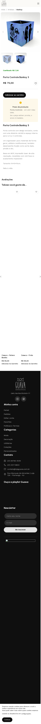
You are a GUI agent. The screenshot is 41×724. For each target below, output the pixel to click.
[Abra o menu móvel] (38, 3)
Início (3, 10)
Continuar (7, 719)
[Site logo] (4, 3)
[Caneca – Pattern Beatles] (11, 271)
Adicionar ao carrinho (14, 95)
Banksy (19, 10)
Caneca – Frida (27, 355)
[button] (3, 32)
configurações (26, 714)
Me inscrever (20, 530)
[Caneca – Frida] (30, 271)
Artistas (11, 10)
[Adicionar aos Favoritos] (35, 83)
